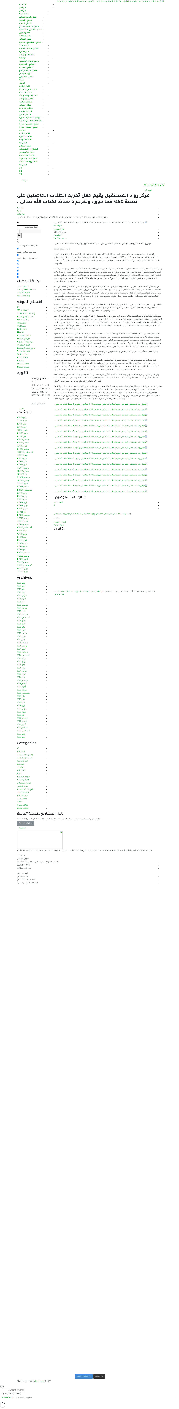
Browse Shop (7, 1398)
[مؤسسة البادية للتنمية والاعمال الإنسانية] (146, 2)
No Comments (60, 239)
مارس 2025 (23, 468)
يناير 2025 (22, 475)
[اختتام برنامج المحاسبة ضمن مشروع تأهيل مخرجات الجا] (144, 973)
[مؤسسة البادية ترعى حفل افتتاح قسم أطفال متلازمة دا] (71, 1290)
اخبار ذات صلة (23, 320)
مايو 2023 (21, 537)
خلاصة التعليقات (23, 293)
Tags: (129, 514)
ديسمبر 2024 (23, 478)
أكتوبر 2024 (22, 484)
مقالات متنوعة (23, 367)
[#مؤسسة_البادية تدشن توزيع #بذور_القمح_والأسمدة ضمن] (108, 943)
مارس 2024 (22, 506)
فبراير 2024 (22, 509)
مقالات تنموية (23, 364)
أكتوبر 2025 (22, 446)
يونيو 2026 (22, 421)
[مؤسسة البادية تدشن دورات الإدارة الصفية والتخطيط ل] (34, 1279)
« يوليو (21, 409)
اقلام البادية (22, 329)
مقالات (20, 361)
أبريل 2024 (22, 503)
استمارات (21, 326)
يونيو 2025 (22, 459)
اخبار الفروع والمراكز (25, 317)
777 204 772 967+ (153, 185)
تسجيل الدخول (23, 287)
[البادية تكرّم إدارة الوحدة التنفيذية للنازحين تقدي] (144, 1125)
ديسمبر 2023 (23, 515)
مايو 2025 (22, 462)
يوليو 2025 (22, 456)
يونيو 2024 (22, 497)
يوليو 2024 (22, 493)
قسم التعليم (75, 514)
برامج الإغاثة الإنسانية (26, 348)
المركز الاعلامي (23, 345)
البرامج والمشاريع (25, 342)
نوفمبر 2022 (23, 556)
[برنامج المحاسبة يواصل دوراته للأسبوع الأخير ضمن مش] (108, 1133)
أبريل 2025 (22, 465)
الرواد (125, 514)
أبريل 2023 (22, 541)
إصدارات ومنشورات (26, 314)
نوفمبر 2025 (23, 443)
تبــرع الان (25, 181)
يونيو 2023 (22, 534)
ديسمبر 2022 (23, 553)
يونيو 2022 (22, 572)
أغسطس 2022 (24, 566)
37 (18, 307)
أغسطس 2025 (25, 452)
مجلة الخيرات (22, 358)
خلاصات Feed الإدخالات (26, 290)
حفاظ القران (118, 514)
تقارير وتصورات (23, 351)
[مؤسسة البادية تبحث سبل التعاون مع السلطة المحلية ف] (71, 951)
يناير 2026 (21, 437)
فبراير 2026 (22, 434)
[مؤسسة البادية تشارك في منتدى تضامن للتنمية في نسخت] (34, 1111)
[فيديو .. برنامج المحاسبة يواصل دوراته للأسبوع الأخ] (34, 893)
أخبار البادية (21, 214)
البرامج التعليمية (24, 336)
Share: (56, 518)
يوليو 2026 (22, 418)
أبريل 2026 (22, 427)
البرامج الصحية (23, 339)
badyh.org (39, 1381)
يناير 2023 (21, 550)
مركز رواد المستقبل (62, 514)
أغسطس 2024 (24, 490)
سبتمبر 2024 (23, 487)
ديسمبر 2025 (23, 440)
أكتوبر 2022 (22, 559)
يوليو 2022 (22, 569)
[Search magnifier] (19, 235)
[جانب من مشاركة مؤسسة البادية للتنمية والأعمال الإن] (144, 1213)
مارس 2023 (22, 544)
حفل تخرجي (108, 514)
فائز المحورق (59, 229)
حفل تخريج (98, 514)
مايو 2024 (22, 500)
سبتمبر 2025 (23, 449)
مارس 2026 (22, 430)
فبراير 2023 (22, 547)
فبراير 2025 (23, 471)
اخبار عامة (21, 323)
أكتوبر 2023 (22, 522)
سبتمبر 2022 (23, 563)
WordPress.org (23, 296)
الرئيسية (20, 208)
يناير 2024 (21, 512)
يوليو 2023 (22, 531)
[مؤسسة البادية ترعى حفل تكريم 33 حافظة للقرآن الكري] (71, 1128)
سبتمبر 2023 (23, 525)
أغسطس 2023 (24, 528)
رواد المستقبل (88, 514)
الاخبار (19, 211)
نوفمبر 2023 (23, 519)
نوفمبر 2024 (23, 481)
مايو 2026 (21, 424)
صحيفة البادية (23, 355)
